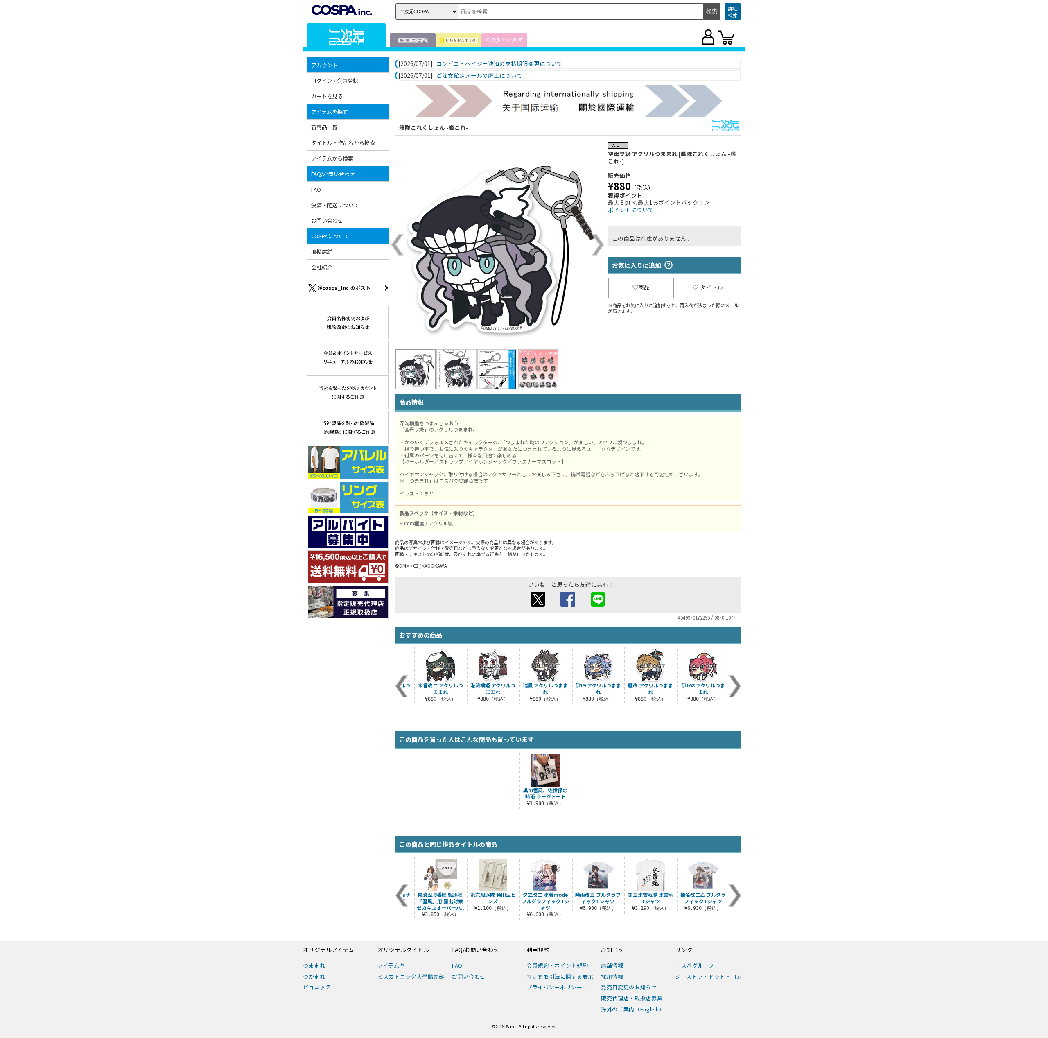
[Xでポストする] (538, 604)
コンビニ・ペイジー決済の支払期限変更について (499, 64)
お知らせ (612, 950)
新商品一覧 (324, 127)
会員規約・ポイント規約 (557, 965)
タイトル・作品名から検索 (343, 143)
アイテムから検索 (332, 158)
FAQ (316, 189)
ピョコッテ (317, 987)
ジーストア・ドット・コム (708, 976)
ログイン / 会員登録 (334, 80)
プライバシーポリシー (554, 987)
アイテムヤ (391, 965)
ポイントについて (631, 210)
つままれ (314, 965)
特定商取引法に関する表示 (560, 976)
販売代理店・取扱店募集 (631, 998)
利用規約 (537, 950)
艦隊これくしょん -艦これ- (433, 127)
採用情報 (612, 976)
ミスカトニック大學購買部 (411, 976)
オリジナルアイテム (328, 950)
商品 (644, 287)
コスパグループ (694, 965)
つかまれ (314, 976)
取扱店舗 (321, 252)
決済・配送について (335, 205)
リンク (684, 950)
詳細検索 (733, 11)
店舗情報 (612, 965)
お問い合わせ (327, 220)
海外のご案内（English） (633, 1009)
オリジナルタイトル (403, 950)
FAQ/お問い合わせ (475, 950)
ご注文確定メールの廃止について (479, 75)
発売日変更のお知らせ (629, 987)
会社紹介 (321, 267)
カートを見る (327, 96)
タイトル (711, 287)
